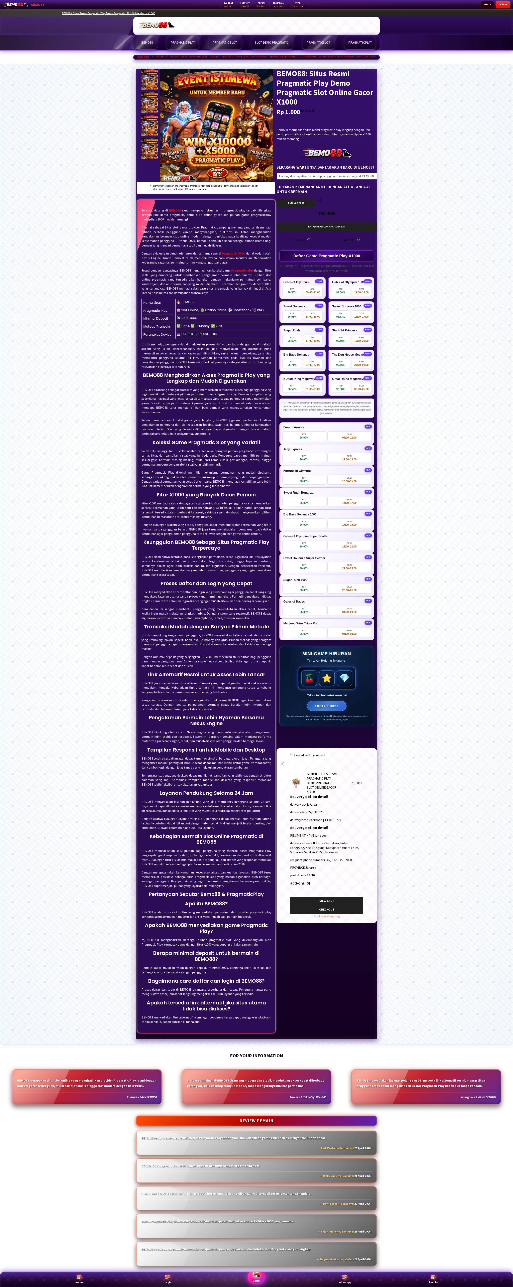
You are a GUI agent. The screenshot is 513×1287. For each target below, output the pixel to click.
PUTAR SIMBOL (327, 706)
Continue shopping (327, 916)
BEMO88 (143, 57)
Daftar (256, 1280)
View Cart (326, 901)
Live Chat (433, 1282)
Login (168, 1282)
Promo (79, 1282)
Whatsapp (345, 1282)
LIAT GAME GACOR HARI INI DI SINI (326, 226)
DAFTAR (503, 4)
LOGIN (487, 4)
